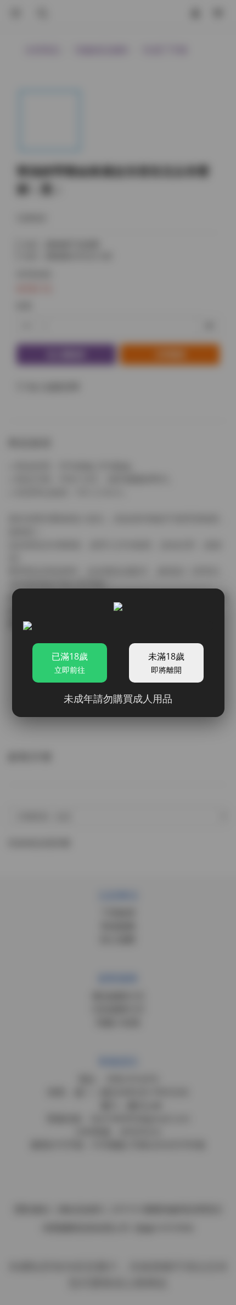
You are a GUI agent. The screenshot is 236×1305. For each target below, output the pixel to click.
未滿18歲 (166, 662)
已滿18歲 (70, 662)
